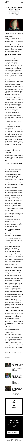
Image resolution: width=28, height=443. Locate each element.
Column (13, 363)
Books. (13, 381)
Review (13, 386)
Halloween (14, 352)
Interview (14, 373)
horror (19, 352)
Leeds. (13, 369)
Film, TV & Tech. (16, 393)
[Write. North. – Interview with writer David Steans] (8, 366)
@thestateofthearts (14, 411)
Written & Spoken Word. (17, 368)
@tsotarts (14, 407)
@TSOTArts (14, 402)
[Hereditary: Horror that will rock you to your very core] (8, 390)
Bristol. (14, 16)
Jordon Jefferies (14, 13)
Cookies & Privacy (14, 439)
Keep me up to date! (13, 432)
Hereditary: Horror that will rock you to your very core (17, 389)
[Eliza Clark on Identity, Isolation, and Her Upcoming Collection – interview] (8, 377)
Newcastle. (14, 382)
